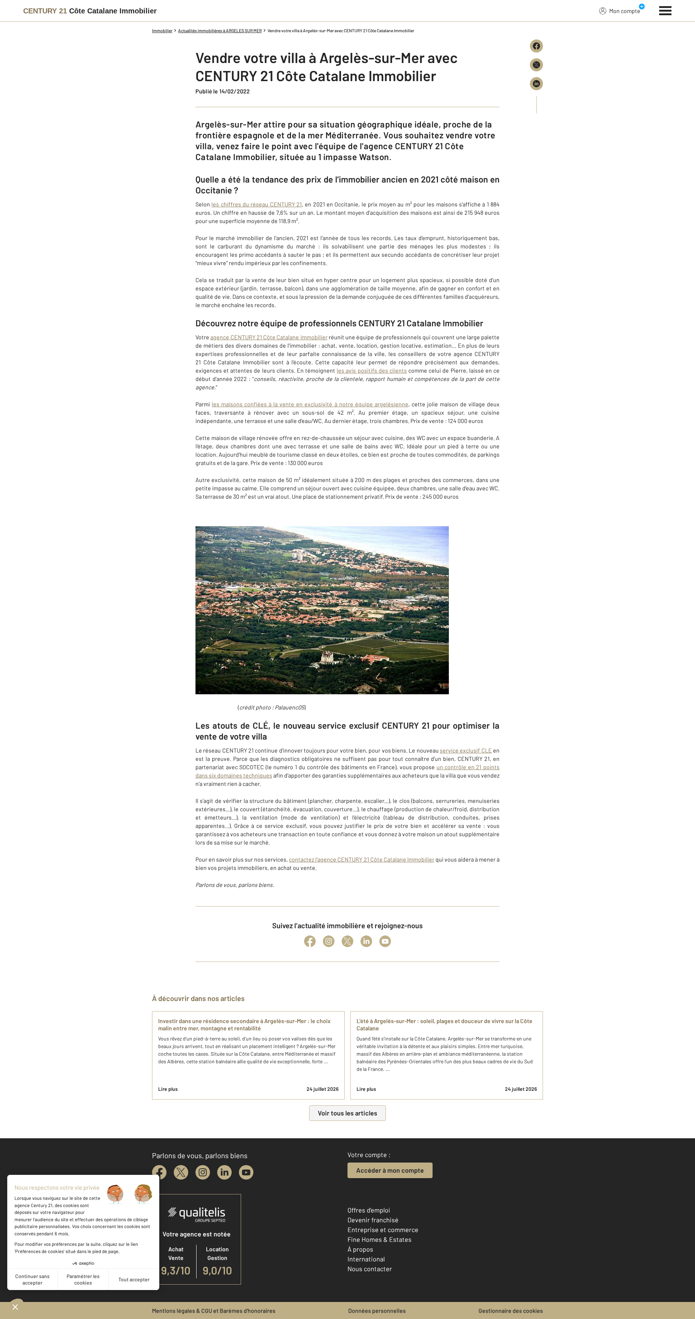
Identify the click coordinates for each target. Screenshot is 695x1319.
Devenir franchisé (373, 1220)
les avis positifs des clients (372, 370)
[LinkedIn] (366, 941)
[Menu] (665, 9)
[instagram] (202, 1172)
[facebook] (159, 1172)
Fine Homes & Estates (380, 1239)
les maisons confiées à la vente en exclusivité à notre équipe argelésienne (310, 404)
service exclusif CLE (466, 750)
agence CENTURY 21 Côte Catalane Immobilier (268, 337)
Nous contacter (370, 1269)
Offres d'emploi (369, 1210)
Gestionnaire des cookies (511, 1310)
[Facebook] (310, 941)
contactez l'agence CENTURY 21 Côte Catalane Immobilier (361, 859)
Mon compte (624, 10)
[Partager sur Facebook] (536, 46)
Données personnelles (377, 1310)
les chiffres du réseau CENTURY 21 (256, 204)
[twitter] (181, 1172)
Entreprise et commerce (383, 1230)
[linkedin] (224, 1172)
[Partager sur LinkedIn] (536, 83)
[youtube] (246, 1172)
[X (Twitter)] (347, 941)
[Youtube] (385, 941)
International (366, 1259)
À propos (360, 1249)
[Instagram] (328, 941)
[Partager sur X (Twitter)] (536, 64)
